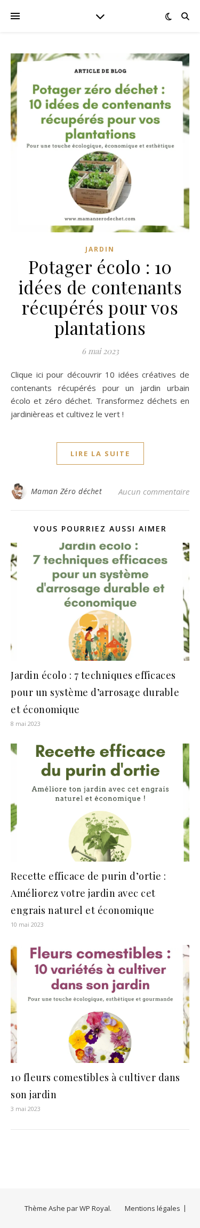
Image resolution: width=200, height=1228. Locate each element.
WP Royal (94, 1208)
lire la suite (100, 453)
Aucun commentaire (153, 491)
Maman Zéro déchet (66, 491)
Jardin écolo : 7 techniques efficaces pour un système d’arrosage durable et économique (95, 692)
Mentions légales (152, 1208)
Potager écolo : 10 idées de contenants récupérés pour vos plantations (100, 297)
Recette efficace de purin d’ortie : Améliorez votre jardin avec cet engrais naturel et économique (88, 893)
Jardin (100, 249)
